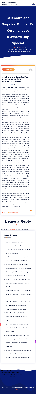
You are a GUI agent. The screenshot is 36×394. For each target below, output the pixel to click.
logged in (12, 229)
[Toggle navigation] (33, 3)
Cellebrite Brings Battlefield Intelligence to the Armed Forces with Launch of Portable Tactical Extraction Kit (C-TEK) (18, 353)
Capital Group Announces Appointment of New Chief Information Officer (18, 258)
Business (21, 47)
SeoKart (18, 389)
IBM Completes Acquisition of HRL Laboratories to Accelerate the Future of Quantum (18, 327)
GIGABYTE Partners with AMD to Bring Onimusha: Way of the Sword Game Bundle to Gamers (18, 283)
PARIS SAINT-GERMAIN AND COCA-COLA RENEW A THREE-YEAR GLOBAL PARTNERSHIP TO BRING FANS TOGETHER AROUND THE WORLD (18, 303)
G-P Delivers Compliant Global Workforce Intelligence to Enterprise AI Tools (18, 316)
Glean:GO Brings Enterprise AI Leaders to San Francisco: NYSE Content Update (18, 292)
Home (14, 47)
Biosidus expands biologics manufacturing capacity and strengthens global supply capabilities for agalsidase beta (18, 247)
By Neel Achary (13, 212)
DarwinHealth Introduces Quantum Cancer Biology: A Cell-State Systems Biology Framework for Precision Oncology (18, 340)
